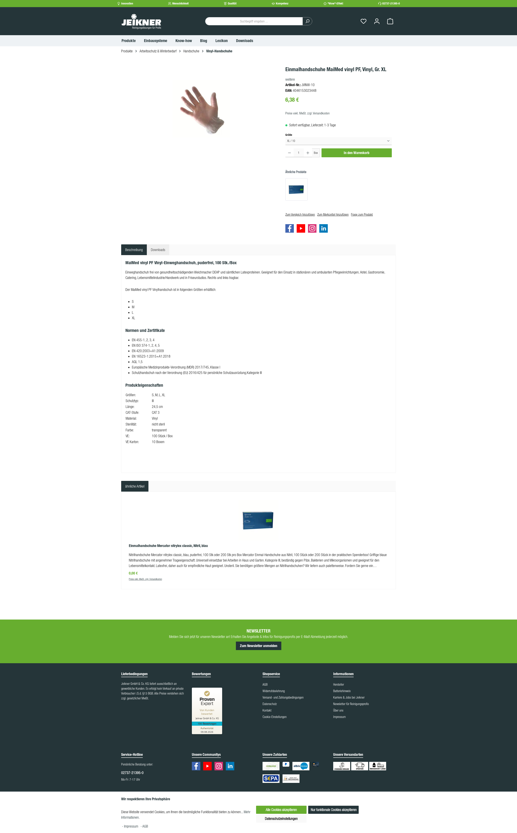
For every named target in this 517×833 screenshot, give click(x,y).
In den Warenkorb (356, 153)
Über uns (338, 710)
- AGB (144, 826)
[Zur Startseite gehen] (141, 21)
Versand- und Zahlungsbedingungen (283, 697)
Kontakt (267, 710)
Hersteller (338, 684)
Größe (288, 135)
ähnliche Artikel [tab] (134, 486)
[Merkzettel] (363, 21)
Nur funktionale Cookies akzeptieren (334, 810)
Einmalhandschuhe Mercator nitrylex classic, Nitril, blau (168, 546)
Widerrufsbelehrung (274, 691)
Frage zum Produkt (362, 214)
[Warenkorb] (390, 21)
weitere (290, 79)
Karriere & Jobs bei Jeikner (349, 697)
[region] (201, 108)
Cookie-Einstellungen (275, 717)
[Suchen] (307, 21)
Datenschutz (270, 704)
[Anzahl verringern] (289, 152)
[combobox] (254, 21)
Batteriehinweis (342, 691)
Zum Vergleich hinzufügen (300, 214)
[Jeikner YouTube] (302, 229)
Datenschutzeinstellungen (281, 818)
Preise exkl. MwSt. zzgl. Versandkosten (307, 113)
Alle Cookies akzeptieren (281, 810)
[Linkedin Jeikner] (324, 229)
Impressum (339, 717)
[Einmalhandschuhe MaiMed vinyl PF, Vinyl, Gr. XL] (201, 108)
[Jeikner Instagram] (313, 229)
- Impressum (130, 826)
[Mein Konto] (376, 21)
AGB (265, 684)
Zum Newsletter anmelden (258, 646)
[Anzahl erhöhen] (308, 152)
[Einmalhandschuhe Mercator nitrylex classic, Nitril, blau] (296, 189)
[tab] (134, 249)
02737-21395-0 (391, 3)
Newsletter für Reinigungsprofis (351, 704)
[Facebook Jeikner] (290, 229)
